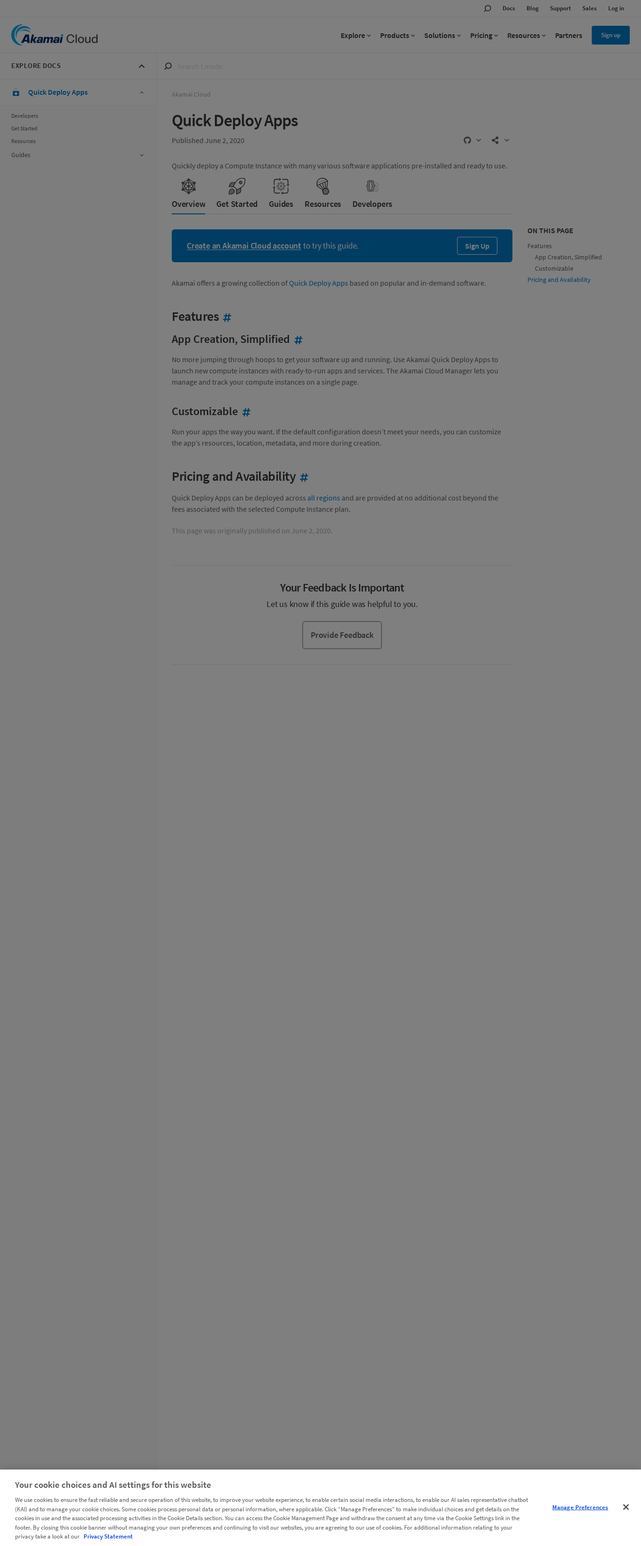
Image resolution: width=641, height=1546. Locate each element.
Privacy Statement (108, 1536)
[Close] (626, 1507)
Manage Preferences (580, 1507)
